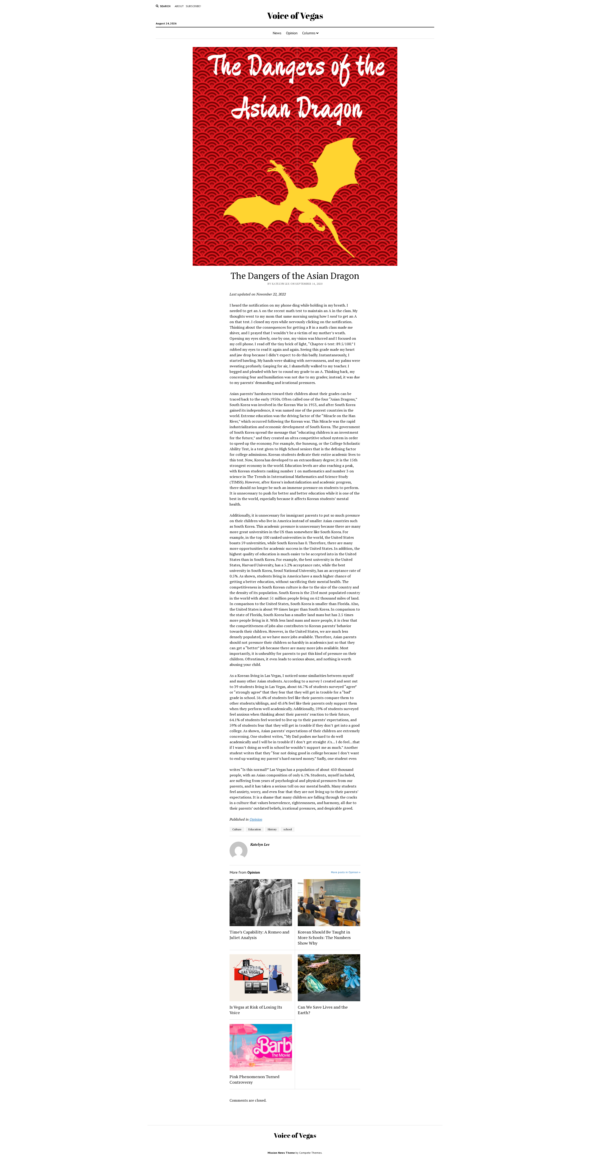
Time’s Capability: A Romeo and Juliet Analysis (259, 934)
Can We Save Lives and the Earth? (323, 1009)
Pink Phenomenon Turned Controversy (254, 1079)
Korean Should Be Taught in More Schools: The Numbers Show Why (324, 937)
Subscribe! (193, 6)
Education (254, 829)
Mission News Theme (281, 1152)
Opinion (292, 33)
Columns (309, 33)
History (272, 829)
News (277, 33)
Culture (237, 829)
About (179, 6)
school (287, 829)
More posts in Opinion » (345, 872)
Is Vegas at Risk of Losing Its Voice (256, 1009)
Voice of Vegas (295, 15)
